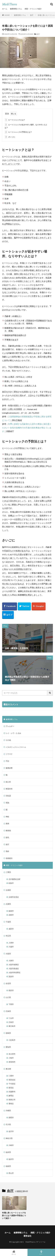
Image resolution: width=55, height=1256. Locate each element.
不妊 (7, 761)
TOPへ (41, 1254)
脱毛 (7, 837)
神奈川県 (9, 1138)
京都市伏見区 (14, 897)
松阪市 (11, 883)
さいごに (10, 137)
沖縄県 (8, 1110)
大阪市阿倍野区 (14, 972)
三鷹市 (11, 1076)
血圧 (31, 15)
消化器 (8, 796)
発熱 (7, 803)
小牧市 (11, 1058)
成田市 (11, 929)
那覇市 (11, 1117)
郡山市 (11, 1173)
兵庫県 (8, 904)
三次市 (11, 1018)
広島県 (8, 1011)
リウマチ (9, 754)
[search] (50, 693)
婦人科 (8, 782)
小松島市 (12, 1040)
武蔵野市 (12, 1092)
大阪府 (8, 954)
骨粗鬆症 (9, 858)
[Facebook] (9, 606)
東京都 (8, 1069)
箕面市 (11, 976)
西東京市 (12, 1100)
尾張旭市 (12, 1062)
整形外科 (9, 789)
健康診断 (9, 768)
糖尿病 (8, 830)
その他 (8, 740)
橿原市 (11, 990)
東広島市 (12, 1026)
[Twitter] (24, 606)
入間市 (11, 943)
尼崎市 (11, 915)
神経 (7, 817)
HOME (7, 15)
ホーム (4, 9)
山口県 (8, 997)
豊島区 (11, 1104)
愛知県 (8, 1047)
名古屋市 (12, 1054)
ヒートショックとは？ (15, 120)
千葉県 (8, 922)
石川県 (8, 1124)
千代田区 (12, 1084)
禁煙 (7, 823)
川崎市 (11, 1145)
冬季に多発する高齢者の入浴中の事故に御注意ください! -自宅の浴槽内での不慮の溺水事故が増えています (26, 428)
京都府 (8, 890)
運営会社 (27, 1236)
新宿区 (11, 1088)
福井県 (8, 1152)
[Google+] (39, 606)
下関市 (11, 1004)
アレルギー (10, 726)
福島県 (8, 1166)
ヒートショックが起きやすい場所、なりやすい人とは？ (26, 126)
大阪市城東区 (14, 964)
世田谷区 (12, 1080)
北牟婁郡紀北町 (14, 879)
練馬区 (11, 1096)
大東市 (11, 961)
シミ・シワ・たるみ (13, 733)
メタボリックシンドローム (16, 747)
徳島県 (8, 1033)
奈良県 (8, 983)
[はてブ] (8, 615)
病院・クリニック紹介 (33, 9)
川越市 (11, 947)
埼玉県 (8, 936)
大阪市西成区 (14, 968)
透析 (7, 851)
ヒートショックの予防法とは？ (19, 132)
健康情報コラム (16, 9)
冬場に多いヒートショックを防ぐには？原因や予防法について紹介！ (14, 1215)
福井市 (11, 1159)
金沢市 (11, 1131)
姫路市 (11, 911)
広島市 (11, 1022)
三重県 (8, 872)
